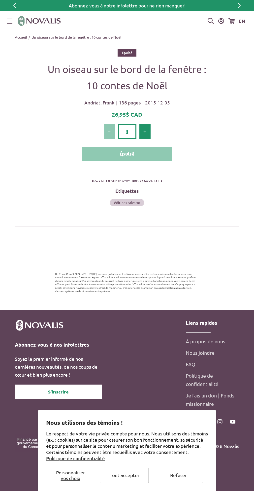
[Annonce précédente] (14, 5)
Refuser (178, 475)
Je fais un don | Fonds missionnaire (210, 399)
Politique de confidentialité (75, 458)
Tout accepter (124, 475)
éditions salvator (127, 202)
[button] (9, 21)
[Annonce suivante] (239, 5)
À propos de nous (205, 341)
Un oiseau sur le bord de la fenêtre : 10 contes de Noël (76, 37)
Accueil (21, 37)
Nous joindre (200, 353)
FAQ (190, 364)
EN (242, 21)
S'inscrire (58, 392)
